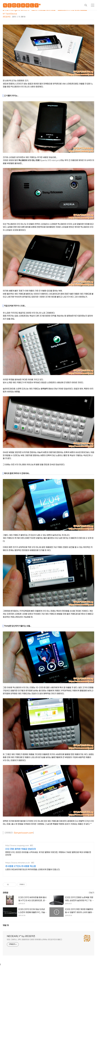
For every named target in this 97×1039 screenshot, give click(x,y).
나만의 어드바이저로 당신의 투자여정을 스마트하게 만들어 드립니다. (32, 869)
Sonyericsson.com (23, 833)
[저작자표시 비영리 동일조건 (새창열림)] (30, 885)
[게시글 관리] (13, 884)
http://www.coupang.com (17, 846)
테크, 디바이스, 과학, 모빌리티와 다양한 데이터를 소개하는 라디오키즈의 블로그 (34, 940)
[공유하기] (10, 884)
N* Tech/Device (10, 14)
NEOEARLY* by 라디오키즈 (21, 936)
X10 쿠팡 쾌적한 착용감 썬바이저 (20, 849)
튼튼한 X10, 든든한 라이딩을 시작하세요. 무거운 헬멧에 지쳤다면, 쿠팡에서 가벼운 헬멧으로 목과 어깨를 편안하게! (48, 853)
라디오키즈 (7, 17)
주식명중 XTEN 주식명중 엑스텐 (20, 866)
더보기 (91, 893)
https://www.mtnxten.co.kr (17, 863)
